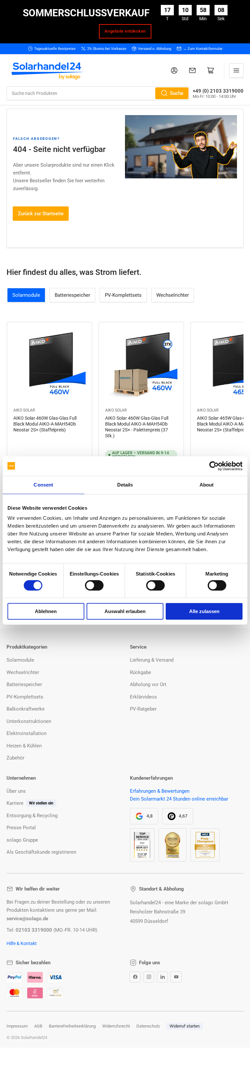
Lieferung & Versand (152, 660)
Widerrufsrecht (116, 1026)
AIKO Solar (24, 410)
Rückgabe (140, 672)
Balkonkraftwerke (26, 709)
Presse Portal (21, 828)
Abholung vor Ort (148, 684)
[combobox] (98, 93)
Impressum (17, 1026)
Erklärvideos (143, 697)
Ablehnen (46, 611)
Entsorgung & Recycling (32, 815)
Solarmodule (26, 295)
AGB (38, 1026)
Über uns (16, 791)
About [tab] (207, 485)
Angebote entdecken (125, 31)
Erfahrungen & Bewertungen (159, 791)
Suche (176, 93)
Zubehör (15, 758)
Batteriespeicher (72, 295)
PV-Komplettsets (123, 295)
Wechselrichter (172, 295)
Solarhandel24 (34, 1037)
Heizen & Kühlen (24, 746)
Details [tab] (125, 485)
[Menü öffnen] (236, 70)
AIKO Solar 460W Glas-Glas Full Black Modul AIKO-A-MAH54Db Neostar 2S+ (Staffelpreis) (44, 423)
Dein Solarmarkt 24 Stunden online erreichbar (179, 799)
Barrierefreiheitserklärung (72, 1026)
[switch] (94, 585)
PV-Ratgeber (143, 709)
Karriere (15, 803)
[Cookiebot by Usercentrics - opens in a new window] (214, 466)
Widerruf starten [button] (185, 1026)
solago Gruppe (22, 840)
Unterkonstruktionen (29, 721)
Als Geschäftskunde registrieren (41, 852)
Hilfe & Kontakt (22, 943)
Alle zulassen (204, 611)
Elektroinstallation (27, 733)
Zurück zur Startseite (40, 214)
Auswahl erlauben (125, 611)
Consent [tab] (43, 485)
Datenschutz (148, 1026)
